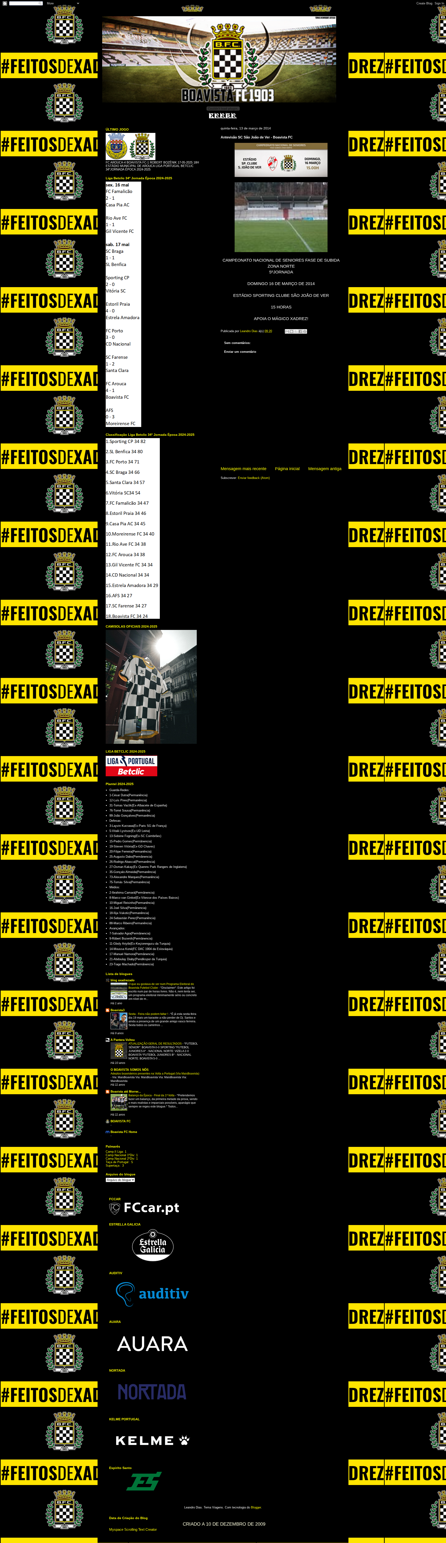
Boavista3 (118, 1010)
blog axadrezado (122, 980)
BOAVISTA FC (121, 1121)
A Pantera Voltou (123, 1040)
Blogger (256, 1507)
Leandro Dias (249, 331)
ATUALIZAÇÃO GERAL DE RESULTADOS (155, 1043)
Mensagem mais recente (243, 468)
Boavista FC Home (124, 1132)
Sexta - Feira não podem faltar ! (148, 1014)
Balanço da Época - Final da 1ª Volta (151, 1095)
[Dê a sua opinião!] (291, 331)
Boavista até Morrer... (126, 1091)
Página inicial (287, 468)
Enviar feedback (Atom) (254, 478)
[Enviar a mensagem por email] (287, 331)
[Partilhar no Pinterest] (304, 331)
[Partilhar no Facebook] (300, 331)
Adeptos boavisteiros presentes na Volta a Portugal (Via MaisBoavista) (155, 1073)
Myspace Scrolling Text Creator (133, 1529)
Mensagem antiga (324, 468)
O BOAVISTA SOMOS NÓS (130, 1069)
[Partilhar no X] (296, 331)
